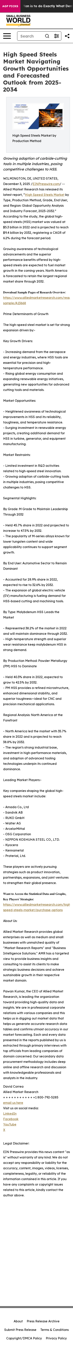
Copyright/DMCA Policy (24, 1338)
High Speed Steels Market (44, 195)
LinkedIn (10, 1113)
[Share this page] (67, 36)
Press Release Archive (43, 1321)
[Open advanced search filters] (56, 36)
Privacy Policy (56, 1338)
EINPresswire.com (46, 184)
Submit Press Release (20, 1330)
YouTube (9, 1124)
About (18, 1321)
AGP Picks (10, 6)
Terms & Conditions (54, 1330)
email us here (13, 1103)
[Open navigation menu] (7, 36)
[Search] (47, 36)
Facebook (10, 1119)
